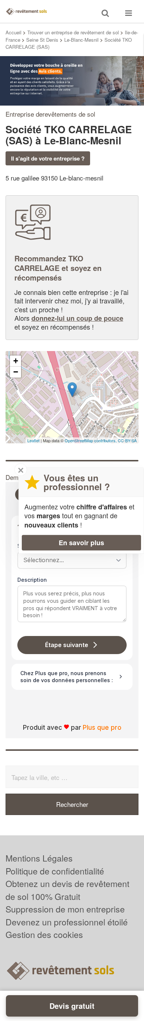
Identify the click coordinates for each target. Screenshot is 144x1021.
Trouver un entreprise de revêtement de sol (73, 32)
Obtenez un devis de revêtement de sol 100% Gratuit (67, 890)
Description (32, 580)
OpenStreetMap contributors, (91, 440)
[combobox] (69, 560)
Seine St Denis (42, 39)
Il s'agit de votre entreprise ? (48, 158)
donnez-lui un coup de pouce (77, 318)
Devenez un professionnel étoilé (67, 922)
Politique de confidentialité (55, 871)
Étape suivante (66, 645)
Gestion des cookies (44, 934)
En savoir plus (81, 542)
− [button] (15, 372)
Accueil (13, 32)
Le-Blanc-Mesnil (81, 39)
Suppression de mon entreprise (65, 909)
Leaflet (33, 440)
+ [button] (15, 360)
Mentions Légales (39, 858)
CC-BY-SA (127, 440)
